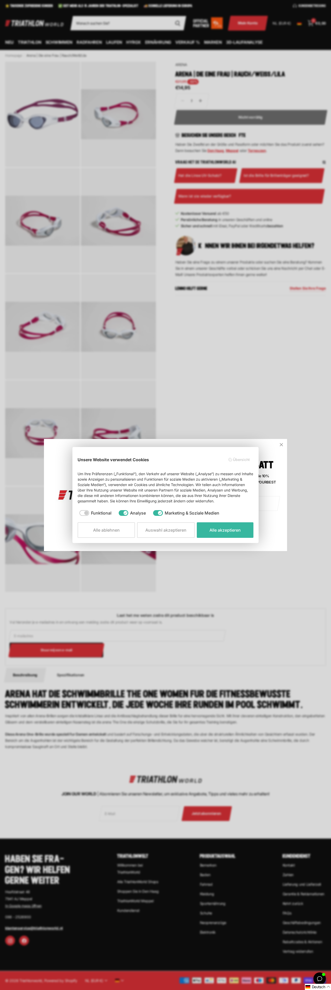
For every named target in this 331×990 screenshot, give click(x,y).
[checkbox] (95, 513)
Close (281, 444)
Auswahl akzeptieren (165, 530)
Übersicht (241, 459)
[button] (318, 987)
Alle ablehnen (106, 530)
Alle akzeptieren (225, 530)
